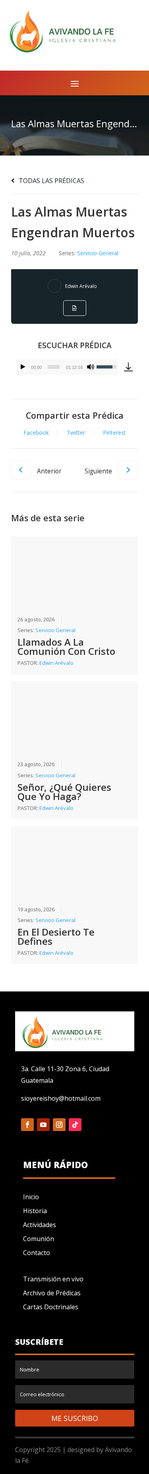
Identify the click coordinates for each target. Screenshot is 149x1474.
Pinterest (114, 433)
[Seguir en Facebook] (27, 1124)
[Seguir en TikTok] (75, 1124)
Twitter (76, 433)
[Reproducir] (23, 367)
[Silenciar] (91, 367)
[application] (67, 367)
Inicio (31, 1196)
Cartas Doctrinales (50, 1307)
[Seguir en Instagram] (59, 1124)
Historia (35, 1210)
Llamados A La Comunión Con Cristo (66, 646)
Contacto (36, 1252)
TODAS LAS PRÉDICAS (50, 180)
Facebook (36, 433)
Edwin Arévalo (81, 286)
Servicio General (97, 253)
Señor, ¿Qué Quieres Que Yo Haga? (64, 791)
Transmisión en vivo (53, 1279)
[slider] (54, 367)
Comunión (38, 1238)
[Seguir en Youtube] (43, 1124)
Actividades (39, 1224)
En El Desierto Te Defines (56, 936)
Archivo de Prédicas (52, 1293)
